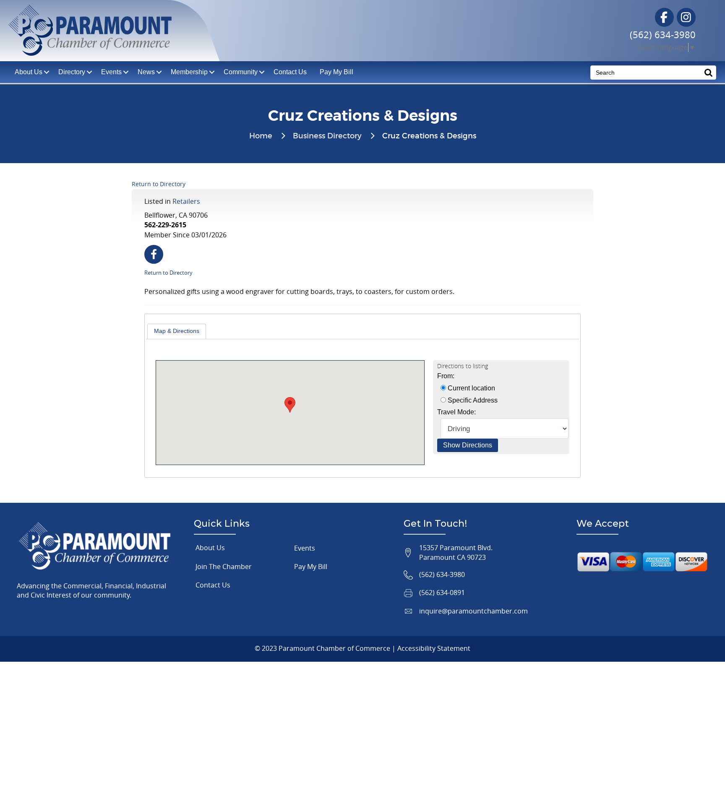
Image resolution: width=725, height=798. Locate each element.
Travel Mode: (456, 412)
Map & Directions (176, 331)
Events (111, 71)
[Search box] (708, 72)
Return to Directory (158, 184)
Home (260, 136)
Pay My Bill (336, 71)
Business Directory (327, 136)
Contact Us (290, 71)
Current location (470, 388)
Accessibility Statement (433, 648)
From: (445, 376)
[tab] (176, 331)
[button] (289, 405)
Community (241, 71)
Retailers (186, 201)
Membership (189, 71)
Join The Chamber (224, 566)
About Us (210, 547)
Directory (71, 71)
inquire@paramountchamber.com (473, 611)
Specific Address (472, 400)
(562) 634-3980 (663, 35)
